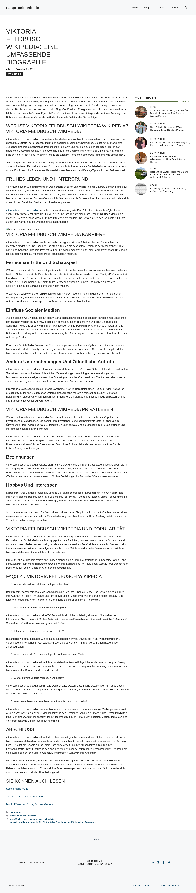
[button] (185, 7)
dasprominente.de (22, 8)
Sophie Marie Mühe (17, 788)
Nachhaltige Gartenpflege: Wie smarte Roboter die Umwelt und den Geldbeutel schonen (169, 174)
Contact (174, 7)
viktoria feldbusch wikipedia (22, 210)
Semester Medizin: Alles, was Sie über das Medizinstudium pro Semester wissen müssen (169, 113)
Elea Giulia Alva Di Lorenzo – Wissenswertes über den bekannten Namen (168, 159)
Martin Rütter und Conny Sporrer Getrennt (30, 804)
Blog (146, 7)
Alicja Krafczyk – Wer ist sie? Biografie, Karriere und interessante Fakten (170, 144)
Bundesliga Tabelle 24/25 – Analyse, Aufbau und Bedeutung (168, 190)
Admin (9, 69)
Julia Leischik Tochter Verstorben (25, 796)
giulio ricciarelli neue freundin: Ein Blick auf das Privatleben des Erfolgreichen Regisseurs (53, 822)
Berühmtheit (14, 74)
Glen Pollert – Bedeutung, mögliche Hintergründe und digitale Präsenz (167, 128)
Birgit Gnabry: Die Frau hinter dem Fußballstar (32, 819)
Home (135, 7)
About (161, 7)
